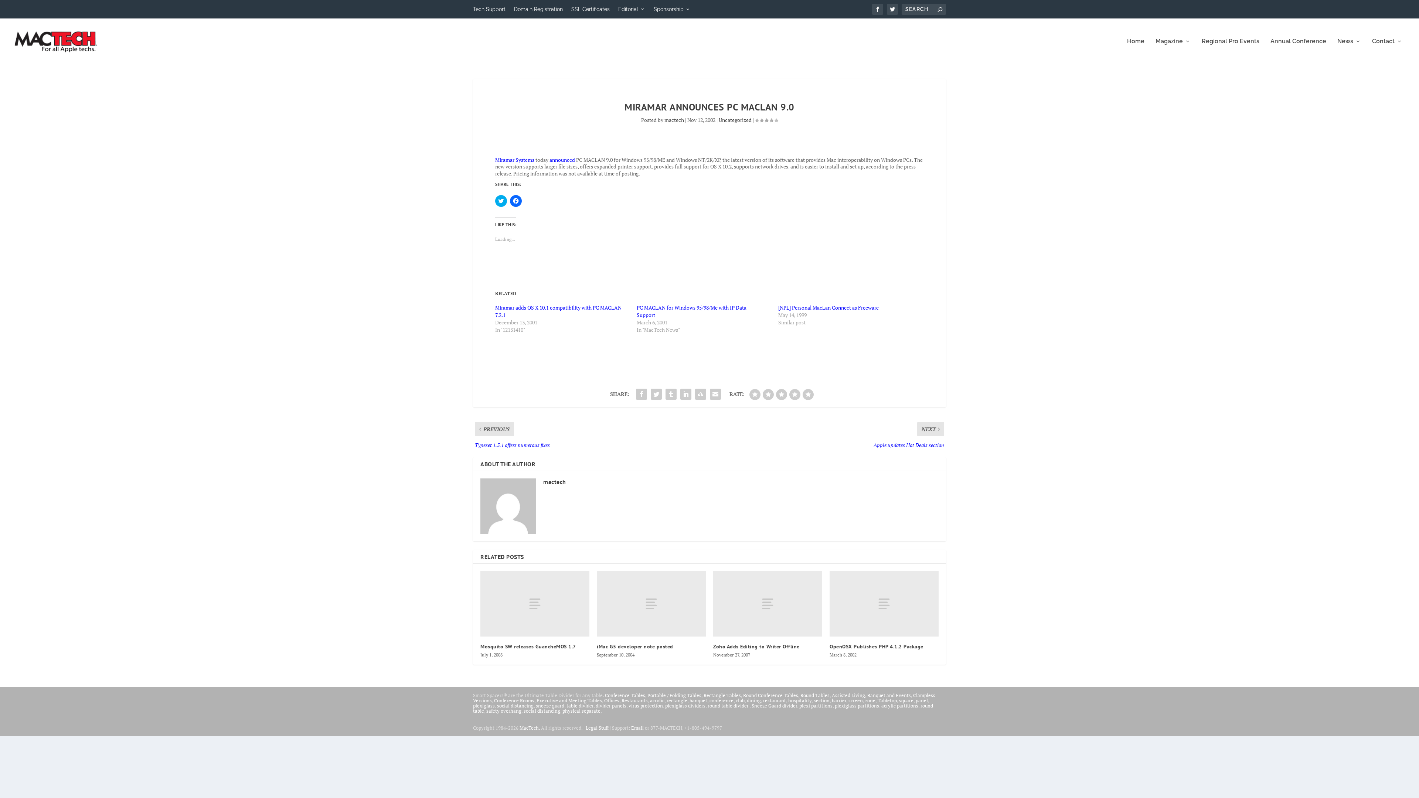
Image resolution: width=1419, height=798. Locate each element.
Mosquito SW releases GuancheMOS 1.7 (528, 646)
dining (754, 700)
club (740, 700)
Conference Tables (625, 695)
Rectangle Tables (722, 695)
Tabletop (887, 700)
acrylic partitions (899, 705)
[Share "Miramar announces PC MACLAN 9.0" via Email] (715, 394)
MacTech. (530, 727)
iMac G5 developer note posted (635, 646)
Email (637, 727)
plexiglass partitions (857, 705)
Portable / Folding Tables (674, 695)
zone (870, 700)
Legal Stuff (597, 727)
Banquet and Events (889, 695)
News (1345, 41)
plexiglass (484, 705)
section (822, 700)
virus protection (646, 705)
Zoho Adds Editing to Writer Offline (756, 646)
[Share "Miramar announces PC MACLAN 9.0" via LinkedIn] (685, 394)
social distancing (515, 705)
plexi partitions (816, 705)
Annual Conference (1298, 41)
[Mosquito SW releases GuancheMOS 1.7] (534, 604)
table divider (579, 705)
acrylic (657, 700)
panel (922, 700)
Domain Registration (538, 9)
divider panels (611, 705)
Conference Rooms (514, 700)
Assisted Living (848, 695)
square (906, 700)
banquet (698, 700)
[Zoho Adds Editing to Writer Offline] (767, 604)
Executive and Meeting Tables (569, 700)
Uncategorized (735, 119)
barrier (839, 700)
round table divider (728, 705)
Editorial (628, 9)
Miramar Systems (514, 159)
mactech (674, 119)
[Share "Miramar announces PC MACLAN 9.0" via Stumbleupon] (700, 394)
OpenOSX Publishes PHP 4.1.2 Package (876, 646)
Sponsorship (669, 9)
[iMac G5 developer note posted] (651, 604)
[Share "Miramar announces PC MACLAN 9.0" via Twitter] (656, 394)
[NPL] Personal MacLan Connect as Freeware (828, 307)
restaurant (774, 700)
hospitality (799, 700)
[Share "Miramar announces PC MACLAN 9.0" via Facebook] (641, 394)
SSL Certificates (590, 9)
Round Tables (815, 695)
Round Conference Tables (770, 695)
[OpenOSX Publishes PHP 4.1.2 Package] (884, 604)
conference (722, 700)
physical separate (581, 710)
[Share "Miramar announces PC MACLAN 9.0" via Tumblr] (671, 394)
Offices (611, 700)
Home (1135, 41)
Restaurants (635, 700)
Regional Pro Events (1230, 41)
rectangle (677, 700)
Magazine (1169, 41)
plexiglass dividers (685, 705)
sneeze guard (550, 705)
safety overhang (503, 710)
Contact (1383, 41)
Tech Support (489, 9)
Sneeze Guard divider (774, 705)
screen (855, 700)
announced (562, 159)
